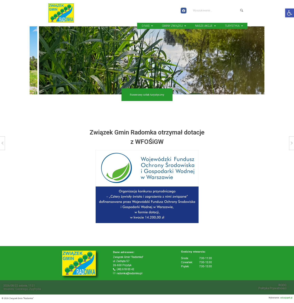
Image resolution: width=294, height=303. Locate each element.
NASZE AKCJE (204, 25)
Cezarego (21, 289)
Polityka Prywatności (272, 288)
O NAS (146, 25)
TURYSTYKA (232, 25)
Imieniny (8, 289)
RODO (282, 285)
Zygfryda (35, 289)
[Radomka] (61, 12)
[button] (289, 13)
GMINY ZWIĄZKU (172, 25)
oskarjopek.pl (286, 298)
